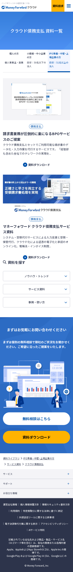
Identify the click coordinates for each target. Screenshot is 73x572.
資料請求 (58, 6)
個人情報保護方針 (29, 504)
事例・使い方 (36, 302)
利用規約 (15, 510)
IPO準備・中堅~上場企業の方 (38, 458)
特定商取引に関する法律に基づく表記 (43, 510)
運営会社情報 (10, 504)
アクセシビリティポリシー (54, 523)
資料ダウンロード (37, 437)
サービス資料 (36, 289)
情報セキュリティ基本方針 (56, 504)
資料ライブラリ (11, 458)
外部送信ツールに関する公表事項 (36, 517)
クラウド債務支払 (34, 464)
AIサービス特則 (37, 530)
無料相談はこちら (37, 418)
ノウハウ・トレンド (36, 276)
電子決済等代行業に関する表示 (21, 523)
